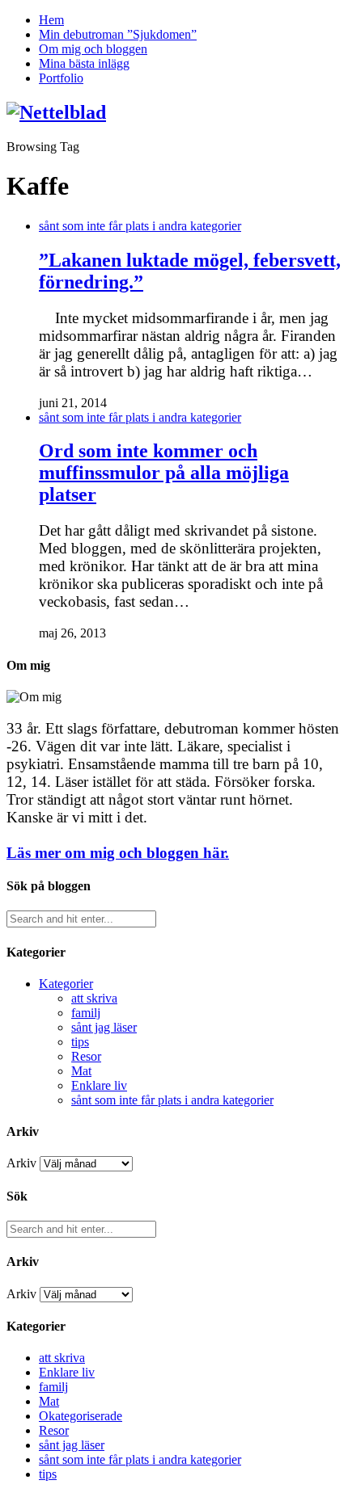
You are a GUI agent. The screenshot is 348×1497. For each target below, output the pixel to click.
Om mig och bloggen (93, 49)
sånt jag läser (104, 1027)
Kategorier (66, 983)
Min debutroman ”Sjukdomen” (118, 34)
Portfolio (61, 78)
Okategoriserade (80, 1416)
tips (80, 1042)
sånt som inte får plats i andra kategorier (140, 226)
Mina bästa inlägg (84, 63)
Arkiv (21, 1163)
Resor (86, 1056)
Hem (51, 20)
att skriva (94, 998)
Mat (81, 1071)
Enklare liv (99, 1085)
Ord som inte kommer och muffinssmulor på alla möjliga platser (164, 472)
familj (85, 1013)
